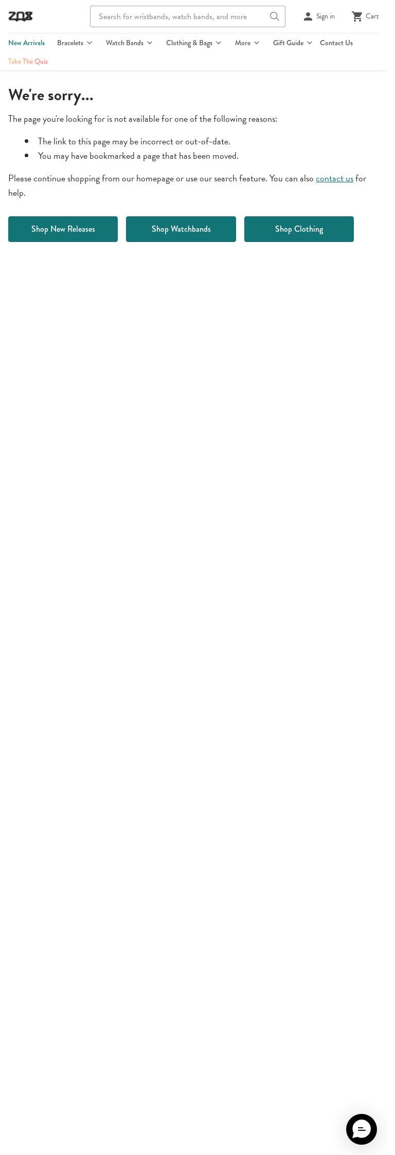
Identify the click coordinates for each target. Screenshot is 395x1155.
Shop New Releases (63, 229)
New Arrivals (26, 43)
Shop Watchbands (181, 229)
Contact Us (336, 43)
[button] (361, 1129)
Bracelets (70, 43)
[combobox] (187, 16)
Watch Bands (124, 43)
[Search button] (274, 16)
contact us (334, 178)
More (242, 43)
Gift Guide (288, 43)
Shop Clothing (299, 229)
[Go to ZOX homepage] (20, 16)
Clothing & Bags (189, 43)
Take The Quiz (28, 61)
